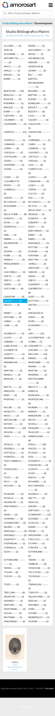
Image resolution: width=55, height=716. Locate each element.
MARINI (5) (36, 366)
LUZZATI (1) (14, 354)
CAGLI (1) (36, 115)
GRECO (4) (38, 280)
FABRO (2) (36, 239)
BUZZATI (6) (36, 111)
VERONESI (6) (37, 605)
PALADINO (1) (39, 428)
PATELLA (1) (12, 444)
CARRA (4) (11, 148)
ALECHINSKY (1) (39, 50)
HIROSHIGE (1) (35, 313)
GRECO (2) (12, 280)
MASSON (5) (13, 378)
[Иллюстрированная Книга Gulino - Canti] (14, 645)
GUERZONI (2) (14, 296)
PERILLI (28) (37, 444)
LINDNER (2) (13, 341)
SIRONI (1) (36, 531)
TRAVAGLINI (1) (38, 586)
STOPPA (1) (36, 543)
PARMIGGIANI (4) (39, 438)
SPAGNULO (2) (15, 535)
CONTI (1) (36, 185)
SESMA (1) (38, 527)
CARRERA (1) (37, 148)
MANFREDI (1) (14, 358)
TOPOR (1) (12, 576)
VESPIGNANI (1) (15, 609)
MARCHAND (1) (38, 362)
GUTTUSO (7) (38, 300)
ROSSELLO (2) (37, 494)
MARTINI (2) (13, 370)
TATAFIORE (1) (39, 568)
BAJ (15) (35, 74)
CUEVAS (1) (13, 197)
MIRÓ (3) (10, 395)
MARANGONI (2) (15, 364)
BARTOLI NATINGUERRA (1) (36, 82)
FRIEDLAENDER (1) (15, 265)
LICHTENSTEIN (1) (39, 337)
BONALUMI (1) (39, 103)
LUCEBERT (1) (11, 350)
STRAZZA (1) (37, 547)
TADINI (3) (36, 559)
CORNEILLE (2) (14, 191)
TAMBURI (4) (37, 564)
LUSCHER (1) (37, 350)
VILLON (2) (13, 613)
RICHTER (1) (12, 485)
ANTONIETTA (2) (14, 60)
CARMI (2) (36, 144)
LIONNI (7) (35, 341)
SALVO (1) (33, 502)
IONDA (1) (12, 321)
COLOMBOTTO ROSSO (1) (12, 183)
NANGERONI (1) (38, 415)
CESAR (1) (13, 160)
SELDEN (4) (12, 527)
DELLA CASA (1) (39, 210)
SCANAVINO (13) (39, 514)
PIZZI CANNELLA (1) (15, 463)
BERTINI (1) (37, 95)
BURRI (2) (12, 111)
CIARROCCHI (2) (38, 171)
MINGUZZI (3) (14, 391)
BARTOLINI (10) (14, 91)
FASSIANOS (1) (38, 243)
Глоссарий (49, 688)
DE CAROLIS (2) (14, 202)
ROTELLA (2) (13, 498)
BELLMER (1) (36, 91)
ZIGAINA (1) (38, 621)
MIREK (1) (33, 391)
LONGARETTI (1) (39, 345)
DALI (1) (36, 197)
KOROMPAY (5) (38, 327)
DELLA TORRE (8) (15, 214)
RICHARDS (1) (37, 481)
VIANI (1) (36, 609)
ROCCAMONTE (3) (39, 487)
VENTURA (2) (13, 605)
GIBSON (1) (36, 272)
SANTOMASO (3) (15, 508)
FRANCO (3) (14, 259)
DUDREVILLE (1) (14, 228)
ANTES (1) (35, 54)
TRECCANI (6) (14, 592)
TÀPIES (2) (12, 568)
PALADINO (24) (15, 428)
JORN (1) (11, 325)
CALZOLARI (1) (38, 126)
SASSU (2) (10, 514)
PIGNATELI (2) (14, 456)
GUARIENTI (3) (38, 284)
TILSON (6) (11, 572)
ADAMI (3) (36, 45)
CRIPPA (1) (37, 189)
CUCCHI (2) (36, 193)
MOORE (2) (12, 407)
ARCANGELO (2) (36, 58)
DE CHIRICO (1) (39, 202)
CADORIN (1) (13, 115)
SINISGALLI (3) (15, 531)
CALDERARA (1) (15, 124)
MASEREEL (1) (37, 374)
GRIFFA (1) (12, 284)
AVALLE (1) (12, 70)
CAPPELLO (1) (14, 140)
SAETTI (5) (36, 498)
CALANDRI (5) (13, 119)
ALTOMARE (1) (14, 54)
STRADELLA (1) (13, 547)
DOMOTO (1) (13, 218)
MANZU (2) (37, 358)
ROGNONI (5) (14, 494)
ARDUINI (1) (38, 62)
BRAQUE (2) (13, 107)
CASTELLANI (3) (15, 156)
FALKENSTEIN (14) (13, 245)
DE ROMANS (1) (14, 208)
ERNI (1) (10, 235)
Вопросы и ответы (27, 707)
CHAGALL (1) (37, 160)
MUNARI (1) (36, 411)
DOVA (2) (11, 222)
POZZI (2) (37, 473)
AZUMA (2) (37, 70)
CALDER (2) (38, 119)
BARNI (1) (12, 78)
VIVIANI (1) (38, 613)
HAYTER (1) (39, 307)
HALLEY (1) (12, 305)
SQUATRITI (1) (14, 539)
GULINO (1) (13, 300)
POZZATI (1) (38, 469)
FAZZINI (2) (12, 251)
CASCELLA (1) (13, 152)
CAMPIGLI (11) (15, 132)
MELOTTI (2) (37, 387)
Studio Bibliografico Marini (17, 23)
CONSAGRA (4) (38, 181)
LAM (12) (36, 333)
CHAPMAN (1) (14, 165)
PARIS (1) (15, 436)
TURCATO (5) (37, 592)
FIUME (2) (12, 255)
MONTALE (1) (14, 399)
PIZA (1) (37, 456)
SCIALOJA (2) (36, 522)
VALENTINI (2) (14, 596)
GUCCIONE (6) (13, 288)
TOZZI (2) (11, 584)
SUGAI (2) (11, 551)
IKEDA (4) (36, 317)
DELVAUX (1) (36, 214)
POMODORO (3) (38, 465)
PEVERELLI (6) (14, 448)
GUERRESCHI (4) (39, 290)
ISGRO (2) (36, 321)
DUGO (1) (36, 226)
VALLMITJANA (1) (39, 596)
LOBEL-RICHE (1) (15, 345)
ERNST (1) (35, 235)
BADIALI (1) (12, 74)
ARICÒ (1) (12, 66)
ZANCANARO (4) (14, 621)
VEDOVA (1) (37, 600)
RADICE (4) (36, 477)
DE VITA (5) (37, 206)
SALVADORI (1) (13, 502)
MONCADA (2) (38, 395)
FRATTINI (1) (37, 259)
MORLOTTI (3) (13, 411)
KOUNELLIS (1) (14, 333)
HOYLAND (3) (12, 317)
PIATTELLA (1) (14, 452)
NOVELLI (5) (38, 424)
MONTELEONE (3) (38, 401)
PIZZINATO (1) (39, 461)
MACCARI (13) (37, 354)
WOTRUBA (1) (13, 617)
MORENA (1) (38, 407)
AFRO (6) (8, 50)
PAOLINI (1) (12, 432)
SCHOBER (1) (38, 518)
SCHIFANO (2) (13, 518)
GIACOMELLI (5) (14, 272)
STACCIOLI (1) (38, 539)
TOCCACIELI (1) (38, 572)
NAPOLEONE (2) (14, 419)
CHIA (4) (35, 165)
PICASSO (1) (37, 452)
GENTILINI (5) (38, 268)
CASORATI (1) (38, 152)
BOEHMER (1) (14, 103)
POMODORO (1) (14, 471)
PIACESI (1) (37, 448)
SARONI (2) (36, 506)
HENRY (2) (12, 313)
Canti (15, 664)
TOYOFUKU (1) (38, 578)
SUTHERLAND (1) (39, 553)
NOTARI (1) (13, 424)
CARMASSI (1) (14, 144)
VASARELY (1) (13, 600)
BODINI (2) (37, 99)
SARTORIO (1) (39, 510)
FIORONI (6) (38, 251)
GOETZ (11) (12, 276)
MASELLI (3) (12, 374)
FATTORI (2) (38, 247)
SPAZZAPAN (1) (38, 535)
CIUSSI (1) (11, 177)
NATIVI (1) (37, 419)
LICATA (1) (13, 337)
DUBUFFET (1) (37, 222)
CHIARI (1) (13, 169)
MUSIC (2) (11, 415)
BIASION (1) (12, 99)
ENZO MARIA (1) (38, 230)
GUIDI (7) (36, 296)
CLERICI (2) (37, 177)
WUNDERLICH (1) (38, 617)
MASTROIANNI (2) (36, 380)
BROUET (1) (37, 107)
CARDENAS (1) (39, 140)
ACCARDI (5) (12, 45)
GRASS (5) (36, 276)
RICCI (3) (10, 481)
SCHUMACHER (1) (15, 522)
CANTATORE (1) (39, 134)
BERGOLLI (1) (12, 95)
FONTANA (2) (37, 255)
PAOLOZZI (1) (39, 432)
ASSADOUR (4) (35, 66)
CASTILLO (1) (37, 156)
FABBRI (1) (13, 239)
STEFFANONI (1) (14, 543)
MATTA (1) (12, 387)
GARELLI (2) (37, 263)
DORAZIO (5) (37, 218)
